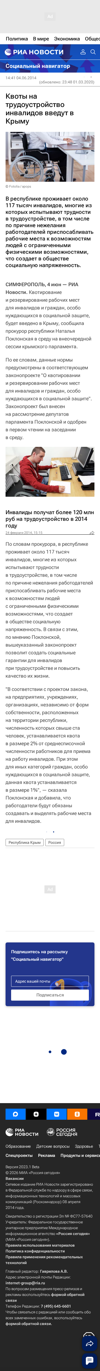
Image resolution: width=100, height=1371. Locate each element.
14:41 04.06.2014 (21, 78)
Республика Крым (25, 842)
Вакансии (15, 1178)
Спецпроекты (19, 1155)
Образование (18, 1146)
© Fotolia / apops (18, 186)
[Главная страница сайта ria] (33, 52)
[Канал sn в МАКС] (16, 1114)
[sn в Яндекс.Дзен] (36, 1114)
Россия (54, 842)
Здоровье (84, 1146)
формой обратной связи (28, 1323)
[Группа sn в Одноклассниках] (77, 1114)
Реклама (46, 1155)
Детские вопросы (52, 1146)
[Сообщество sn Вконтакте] (57, 1114)
